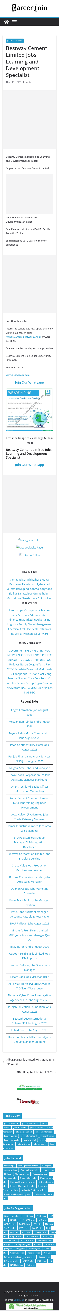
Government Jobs (12, 1216)
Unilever (14, 664)
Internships (16, 610)
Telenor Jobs (34, 1248)
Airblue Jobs (49, 1252)
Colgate (33, 664)
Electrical (31, 629)
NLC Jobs (43, 1220)
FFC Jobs (49, 1224)
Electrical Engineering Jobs (22, 1186)
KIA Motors (13, 688)
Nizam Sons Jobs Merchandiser (29, 977)
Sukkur (42, 598)
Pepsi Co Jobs (34, 1252)
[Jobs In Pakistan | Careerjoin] (6, 22)
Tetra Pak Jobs (32, 1236)
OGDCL (27, 655)
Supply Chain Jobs (28, 1178)
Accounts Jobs (10, 1169)
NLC (20, 655)
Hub (49, 598)
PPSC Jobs (41, 1216)
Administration (39, 615)
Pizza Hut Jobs (27, 1240)
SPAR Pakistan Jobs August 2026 (29, 923)
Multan (46, 579)
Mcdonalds (45, 669)
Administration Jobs (30, 1169)
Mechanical (30, 633)
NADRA (25, 688)
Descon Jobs (44, 1256)
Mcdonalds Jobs (45, 1240)
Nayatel (22, 678)
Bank (14, 615)
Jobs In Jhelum (40, 1144)
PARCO (37, 655)
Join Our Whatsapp (29, 382)
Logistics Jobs (10, 1178)
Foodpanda (20, 674)
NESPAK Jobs (29, 1220)
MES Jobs (41, 1260)
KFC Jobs (8, 1244)
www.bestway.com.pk (18, 374)
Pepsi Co (46, 678)
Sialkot (13, 593)
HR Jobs (7, 1173)
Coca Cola (34, 678)
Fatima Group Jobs (12, 1256)
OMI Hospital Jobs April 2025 (34, 1072)
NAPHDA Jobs (16, 1265)
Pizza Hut (32, 669)
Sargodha (46, 589)
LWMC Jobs (37, 1228)
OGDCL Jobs (9, 1224)
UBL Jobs (14, 1232)
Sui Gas (12, 660)
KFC (10, 674)
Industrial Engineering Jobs (34, 1190)
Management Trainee (37, 610)
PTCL (21, 660)
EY (29, 674)
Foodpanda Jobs (23, 1244)
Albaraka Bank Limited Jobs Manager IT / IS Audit (31, 1062)
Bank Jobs (46, 1165)
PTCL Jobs (23, 1228)
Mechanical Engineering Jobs (17, 1194)
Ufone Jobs (50, 1244)
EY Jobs (37, 1244)
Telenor (12, 678)
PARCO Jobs (24, 1224)
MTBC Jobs (47, 1236)
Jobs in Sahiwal (47, 1135)
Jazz (42, 674)
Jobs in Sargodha (12, 1139)
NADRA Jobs (27, 1260)
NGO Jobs (14, 1220)
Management (43, 624)
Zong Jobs (20, 1248)
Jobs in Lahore (19, 1127)
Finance (13, 619)
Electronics (44, 629)
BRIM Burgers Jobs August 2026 (29, 946)
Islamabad (15, 579)
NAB (27, 692)
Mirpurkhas (14, 598)
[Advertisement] (29, 119)
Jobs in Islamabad (14, 41)
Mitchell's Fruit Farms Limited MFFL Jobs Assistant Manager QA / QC (29, 935)
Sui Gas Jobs (9, 1228)
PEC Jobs (31, 1265)
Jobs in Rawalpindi (29, 1135)
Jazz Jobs (8, 1248)
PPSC (35, 650)
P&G (48, 660)
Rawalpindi (23, 589)
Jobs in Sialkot (29, 1139)
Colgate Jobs (16, 1236)
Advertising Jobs (40, 1173)
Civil (22, 629)
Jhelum (46, 593)
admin (28, 82)
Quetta (11, 589)
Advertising (43, 619)
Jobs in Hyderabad (44, 1131)
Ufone (35, 674)
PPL (44, 655)
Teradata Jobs (10, 1240)
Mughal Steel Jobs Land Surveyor (29, 768)
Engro (38, 683)
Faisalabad (28, 584)
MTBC (10, 669)
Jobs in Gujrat (24, 1144)
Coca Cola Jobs (17, 1252)
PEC (32, 692)
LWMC (28, 660)
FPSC (28, 650)
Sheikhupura (29, 598)
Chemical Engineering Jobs (22, 1182)
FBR (38, 688)
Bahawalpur (25, 593)
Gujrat (37, 593)
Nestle (24, 664)
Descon (47, 683)
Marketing (29, 619)
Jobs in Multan (36, 1127)
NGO (47, 650)
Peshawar (15, 584)
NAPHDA (47, 688)
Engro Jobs (30, 1256)
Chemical (13, 629)
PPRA (36, 660)
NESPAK (12, 655)
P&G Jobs (26, 1232)
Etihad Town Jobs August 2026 (29, 1030)
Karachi (27, 579)
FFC (49, 655)
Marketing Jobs (22, 1173)
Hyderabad (43, 584)
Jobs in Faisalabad (24, 1131)
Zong (48, 674)
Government (16, 650)
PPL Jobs (37, 1224)
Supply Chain (27, 624)
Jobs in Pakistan (11, 1123)
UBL (42, 660)
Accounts (23, 615)
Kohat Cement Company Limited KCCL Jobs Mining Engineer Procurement (29, 802)
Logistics (12, 624)
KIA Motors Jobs (11, 1260)
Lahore (36, 579)
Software (43, 633)
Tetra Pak (44, 664)
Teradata (20, 669)
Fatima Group (25, 683)
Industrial (16, 633)
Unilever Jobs (41, 1232)
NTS (41, 650)
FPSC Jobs (28, 1216)
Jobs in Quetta (10, 1135)
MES (33, 688)
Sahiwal (34, 589)
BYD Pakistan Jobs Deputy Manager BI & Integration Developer (29, 842)
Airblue (11, 683)
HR (21, 619)
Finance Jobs (48, 1169)
